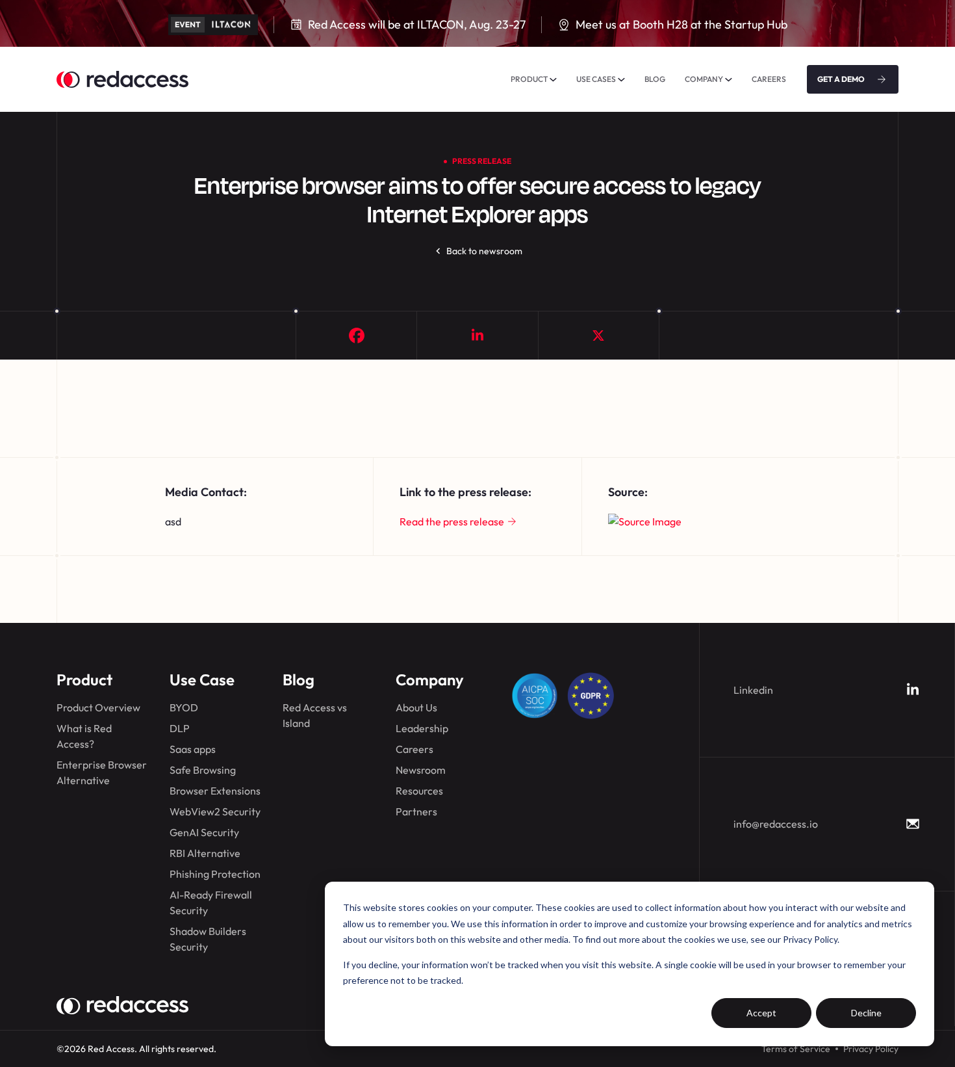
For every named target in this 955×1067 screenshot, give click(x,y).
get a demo (841, 79)
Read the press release (452, 521)
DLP (180, 728)
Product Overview (98, 707)
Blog (298, 679)
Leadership (422, 728)
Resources (419, 790)
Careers (414, 749)
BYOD (184, 707)
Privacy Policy (870, 1049)
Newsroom (421, 769)
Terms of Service (795, 1049)
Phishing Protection (215, 873)
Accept (761, 1012)
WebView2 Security (215, 811)
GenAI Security (204, 832)
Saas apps (193, 749)
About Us (416, 707)
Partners (416, 811)
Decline (866, 1012)
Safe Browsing (203, 769)
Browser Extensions (215, 790)
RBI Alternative (205, 853)
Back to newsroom (484, 251)
